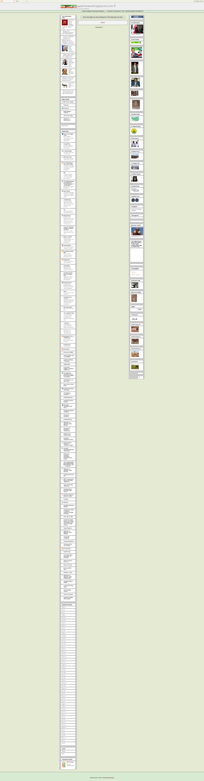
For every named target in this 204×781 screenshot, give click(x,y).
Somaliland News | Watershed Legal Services (68, 490)
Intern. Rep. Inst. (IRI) (68, 516)
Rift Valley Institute (68, 307)
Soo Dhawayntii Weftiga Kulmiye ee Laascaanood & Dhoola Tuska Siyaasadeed (69, 286)
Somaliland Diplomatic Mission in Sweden (69, 495)
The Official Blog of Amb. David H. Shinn (68, 163)
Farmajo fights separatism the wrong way (71, 72)
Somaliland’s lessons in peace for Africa (69, 261)
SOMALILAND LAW (68, 397)
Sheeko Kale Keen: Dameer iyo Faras (71, 85)
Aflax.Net (66, 502)
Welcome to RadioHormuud (67, 119)
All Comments (136, 274)
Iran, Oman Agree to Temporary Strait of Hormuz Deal (68, 147)
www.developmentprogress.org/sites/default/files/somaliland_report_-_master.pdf (69, 464)
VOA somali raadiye (68, 115)
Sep (63, 636)
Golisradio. (66, 105)
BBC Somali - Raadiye (68, 102)
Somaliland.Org (67, 199)
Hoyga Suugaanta (68, 528)
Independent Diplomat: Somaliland (69, 411)
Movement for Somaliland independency (67, 429)
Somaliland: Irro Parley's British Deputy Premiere (68, 340)
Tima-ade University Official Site (68, 485)
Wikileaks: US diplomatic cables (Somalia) (68, 470)
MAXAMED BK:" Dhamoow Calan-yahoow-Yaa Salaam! (68, 268)
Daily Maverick (67, 215)
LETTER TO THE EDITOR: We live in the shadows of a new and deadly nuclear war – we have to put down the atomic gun (69, 220)
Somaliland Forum (68, 419)
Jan (62, 646)
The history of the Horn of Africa (68, 545)
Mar (63, 620)
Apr (63, 623)
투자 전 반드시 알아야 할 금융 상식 (69, 187)
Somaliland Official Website (68, 582)
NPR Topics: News (68, 157)
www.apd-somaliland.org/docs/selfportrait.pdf (69, 449)
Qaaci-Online (67, 265)
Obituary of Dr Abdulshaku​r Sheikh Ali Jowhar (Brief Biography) (67, 32)
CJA (64, 209)
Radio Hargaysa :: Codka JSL (67, 112)
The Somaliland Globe (69, 313)
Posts (134, 272)
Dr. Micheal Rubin (68, 151)
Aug (63, 615)
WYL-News (70, 762)
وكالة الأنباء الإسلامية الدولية (68, 586)
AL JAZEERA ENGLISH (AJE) (68, 252)
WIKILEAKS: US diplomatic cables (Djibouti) (68, 424)
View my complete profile (70, 765)
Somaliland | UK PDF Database (68, 401)
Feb (63, 617)
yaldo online (66, 349)
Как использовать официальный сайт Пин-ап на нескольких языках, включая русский (69, 203)
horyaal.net (66, 108)
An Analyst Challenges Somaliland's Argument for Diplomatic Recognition (69, 167)
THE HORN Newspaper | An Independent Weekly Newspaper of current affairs (69, 183)
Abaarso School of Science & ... (68, 561)
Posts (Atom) (106, 27)
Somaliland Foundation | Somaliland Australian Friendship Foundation (69, 511)
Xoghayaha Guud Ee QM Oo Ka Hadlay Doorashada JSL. (68, 278)
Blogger (111, 777)
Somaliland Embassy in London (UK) (69, 389)
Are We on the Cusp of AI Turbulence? (69, 153)
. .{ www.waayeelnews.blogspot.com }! (88, 5)
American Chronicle (68, 594)
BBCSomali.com (67, 330)
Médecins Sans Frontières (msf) (67, 434)
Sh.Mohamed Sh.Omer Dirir (69, 475)
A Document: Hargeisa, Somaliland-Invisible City (69, 369)
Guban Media (67, 191)
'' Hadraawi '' (66, 323)
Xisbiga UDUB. (67, 364)
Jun (62, 609)
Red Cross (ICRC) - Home (68, 568)
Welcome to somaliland (66, 415)
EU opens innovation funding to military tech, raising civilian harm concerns (68, 176)
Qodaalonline (67, 259)
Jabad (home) (65, 125)
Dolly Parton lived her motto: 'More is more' (68, 159)
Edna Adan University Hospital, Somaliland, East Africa (68, 228)
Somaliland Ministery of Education (68, 360)
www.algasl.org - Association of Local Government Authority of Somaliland (69, 375)
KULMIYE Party (67, 552)
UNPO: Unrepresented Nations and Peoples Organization (69, 480)
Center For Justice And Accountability (69, 356)
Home (103, 22)
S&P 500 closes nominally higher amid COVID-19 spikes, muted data (69, 240)
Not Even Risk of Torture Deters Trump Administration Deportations (68, 138)
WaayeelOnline (67, 245)
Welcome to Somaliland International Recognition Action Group (68, 456)
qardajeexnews (67, 344)
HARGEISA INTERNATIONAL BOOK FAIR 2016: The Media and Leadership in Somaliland (69, 301)
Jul (62, 612)
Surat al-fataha (67, 346)
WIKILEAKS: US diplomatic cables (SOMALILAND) (68, 577)
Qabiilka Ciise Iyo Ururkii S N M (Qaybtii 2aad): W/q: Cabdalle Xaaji (68, 56)
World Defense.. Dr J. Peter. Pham (68, 380)
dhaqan (63, 751)
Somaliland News (68, 282)
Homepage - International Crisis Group (68, 406)
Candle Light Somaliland (66, 537)
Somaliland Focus (68, 297)
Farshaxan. (66, 499)
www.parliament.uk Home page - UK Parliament (68, 556)
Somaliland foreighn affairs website (68, 598)
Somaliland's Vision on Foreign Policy (69, 336)
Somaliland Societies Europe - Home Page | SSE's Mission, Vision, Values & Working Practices (69, 522)
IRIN (64, 172)
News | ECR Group (68, 565)
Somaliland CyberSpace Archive (68, 439)
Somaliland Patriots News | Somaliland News (68, 274)
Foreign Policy (67, 144)
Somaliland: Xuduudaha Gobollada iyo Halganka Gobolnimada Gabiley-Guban (69, 194)
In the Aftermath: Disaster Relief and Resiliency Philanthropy (69, 326)
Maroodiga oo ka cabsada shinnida (67, 332)
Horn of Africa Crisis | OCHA (69, 385)
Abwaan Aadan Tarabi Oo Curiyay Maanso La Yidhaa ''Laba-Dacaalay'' (67, 92)
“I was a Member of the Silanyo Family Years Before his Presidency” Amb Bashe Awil (69, 317)
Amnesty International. (69, 541)
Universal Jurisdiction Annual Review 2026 (68, 211)
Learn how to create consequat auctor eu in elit (69, 232)
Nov (63, 641)
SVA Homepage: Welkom (67, 590)
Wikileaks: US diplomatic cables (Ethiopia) (68, 532)
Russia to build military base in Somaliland (71, 48)
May (63, 607)
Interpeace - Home (68, 572)
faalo (63, 753)
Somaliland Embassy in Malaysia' (69, 506)
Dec (63, 643)
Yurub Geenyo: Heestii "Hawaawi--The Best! (69, 247)
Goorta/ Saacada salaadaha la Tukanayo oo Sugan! (68, 444)
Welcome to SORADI (68, 352)
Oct (63, 638)
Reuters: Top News (68, 237)
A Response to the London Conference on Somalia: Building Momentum (68, 79)
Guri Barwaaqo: (67, 548)
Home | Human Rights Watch (68, 134)
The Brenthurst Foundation (67, 393)
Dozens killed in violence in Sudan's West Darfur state (68, 255)
